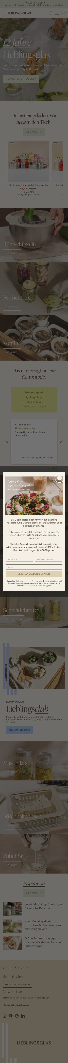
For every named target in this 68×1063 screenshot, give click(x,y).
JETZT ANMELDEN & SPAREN (34, 574)
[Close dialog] (59, 477)
